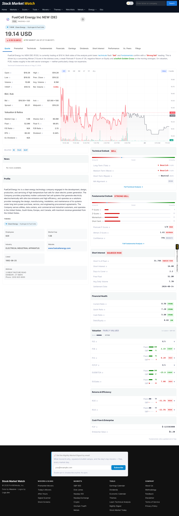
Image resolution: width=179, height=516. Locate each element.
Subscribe (118, 467)
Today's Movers (44, 490)
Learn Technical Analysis (120, 502)
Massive (12, 489)
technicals (102, 55)
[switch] (130, 3)
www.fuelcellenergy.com (59, 248)
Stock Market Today (118, 510)
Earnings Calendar (117, 486)
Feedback (149, 494)
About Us (149, 486)
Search (172, 3)
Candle (171, 71)
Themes (57, 9)
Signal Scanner (44, 498)
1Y (84, 71)
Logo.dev (6, 492)
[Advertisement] (132, 24)
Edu (101, 9)
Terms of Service (152, 502)
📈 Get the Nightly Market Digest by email (72, 455)
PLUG (19, 150)
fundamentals (127, 55)
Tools (35, 9)
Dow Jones (78, 490)
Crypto (76, 502)
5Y (89, 71)
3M (79, 71)
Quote (7, 48)
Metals (80, 9)
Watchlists (70, 9)
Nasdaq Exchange (81, 498)
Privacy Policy (151, 506)
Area (164, 71)
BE (14, 150)
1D (64, 71)
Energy (92, 9)
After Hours (43, 494)
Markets (13, 9)
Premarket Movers (45, 486)
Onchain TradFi (80, 506)
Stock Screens (44, 502)
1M (74, 71)
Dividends (114, 490)
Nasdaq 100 (79, 494)
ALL (94, 71)
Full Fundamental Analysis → (133, 244)
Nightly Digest (115, 506)
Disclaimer (149, 498)
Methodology (150, 490)
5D (69, 71)
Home (4, 9)
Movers (45, 9)
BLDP (26, 150)
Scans (24, 9)
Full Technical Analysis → (133, 187)
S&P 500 (77, 486)
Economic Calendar (118, 494)
